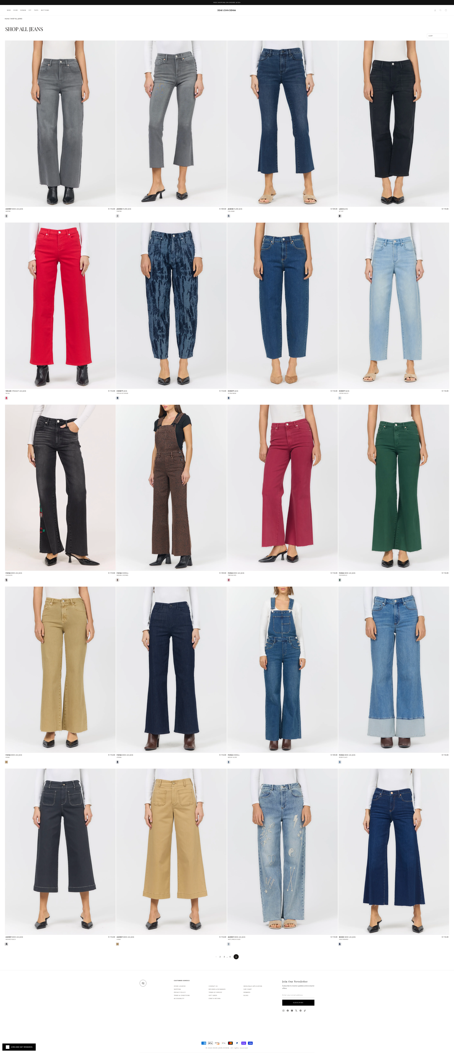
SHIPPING (177, 989)
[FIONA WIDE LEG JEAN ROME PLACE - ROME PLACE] (339, 762)
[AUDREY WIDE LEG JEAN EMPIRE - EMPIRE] (6, 216)
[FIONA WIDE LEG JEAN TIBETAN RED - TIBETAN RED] (228, 580)
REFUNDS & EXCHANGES (217, 989)
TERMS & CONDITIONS (182, 995)
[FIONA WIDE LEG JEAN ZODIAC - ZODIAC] (117, 762)
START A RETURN (214, 998)
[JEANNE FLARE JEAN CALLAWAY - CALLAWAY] (228, 216)
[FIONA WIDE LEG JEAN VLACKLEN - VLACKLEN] (6, 580)
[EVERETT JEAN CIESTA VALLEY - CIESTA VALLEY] (339, 398)
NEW (9, 10)
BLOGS (246, 995)
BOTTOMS (45, 10)
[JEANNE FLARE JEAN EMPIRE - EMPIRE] (117, 216)
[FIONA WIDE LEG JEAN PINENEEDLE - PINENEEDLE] (339, 580)
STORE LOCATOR (180, 986)
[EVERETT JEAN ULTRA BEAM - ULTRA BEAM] (228, 398)
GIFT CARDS (213, 995)
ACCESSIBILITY (179, 998)
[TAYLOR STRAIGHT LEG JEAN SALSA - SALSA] (6, 398)
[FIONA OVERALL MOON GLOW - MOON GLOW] (228, 762)
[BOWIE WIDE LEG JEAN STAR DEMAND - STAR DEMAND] (339, 944)
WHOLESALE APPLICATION (253, 986)
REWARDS (247, 992)
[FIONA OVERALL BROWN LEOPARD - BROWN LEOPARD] (117, 580)
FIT (30, 10)
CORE (15, 10)
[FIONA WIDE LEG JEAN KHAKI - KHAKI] (6, 762)
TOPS (36, 10)
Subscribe (298, 1002)
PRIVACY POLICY (180, 992)
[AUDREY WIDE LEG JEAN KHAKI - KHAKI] (117, 944)
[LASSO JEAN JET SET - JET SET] (339, 216)
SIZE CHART (248, 989)
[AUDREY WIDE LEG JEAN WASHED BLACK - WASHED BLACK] (6, 944)
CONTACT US (213, 986)
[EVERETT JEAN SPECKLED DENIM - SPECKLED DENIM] (117, 398)
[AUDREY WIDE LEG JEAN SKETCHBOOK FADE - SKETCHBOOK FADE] (228, 944)
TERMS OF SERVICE (215, 992)
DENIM (23, 10)
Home (7, 19)
